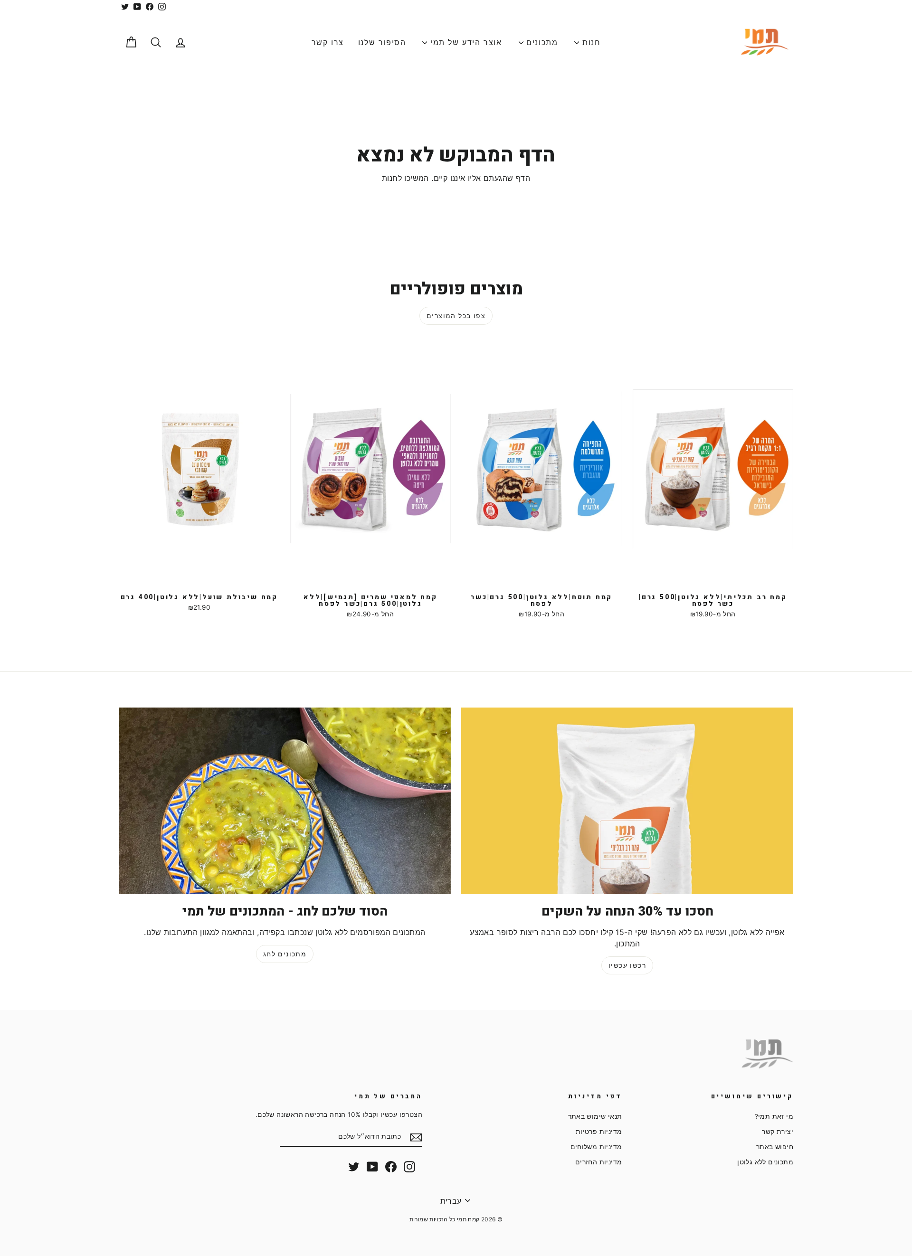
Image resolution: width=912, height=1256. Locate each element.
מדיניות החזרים (598, 1162)
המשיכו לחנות (405, 178)
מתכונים (540, 42)
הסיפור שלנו (382, 42)
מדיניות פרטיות (599, 1131)
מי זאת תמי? (774, 1116)
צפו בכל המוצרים (456, 316)
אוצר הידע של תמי (464, 42)
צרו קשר (328, 42)
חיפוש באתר (774, 1147)
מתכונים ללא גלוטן (765, 1162)
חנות (589, 42)
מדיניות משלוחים (596, 1147)
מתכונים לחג (284, 954)
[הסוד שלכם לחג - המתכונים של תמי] (285, 801)
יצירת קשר (777, 1131)
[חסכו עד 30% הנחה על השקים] (627, 801)
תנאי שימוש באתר (595, 1116)
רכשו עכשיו (627, 965)
